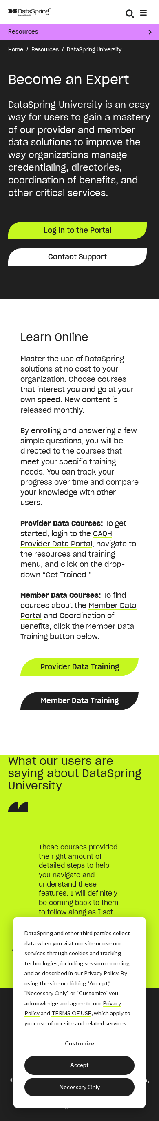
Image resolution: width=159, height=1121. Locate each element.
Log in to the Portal (78, 230)
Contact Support (77, 256)
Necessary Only (80, 1086)
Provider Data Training (79, 666)
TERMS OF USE (71, 1013)
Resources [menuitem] (23, 32)
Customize (79, 1043)
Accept (79, 1064)
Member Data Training (80, 700)
